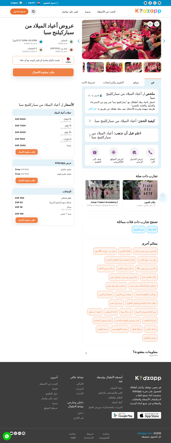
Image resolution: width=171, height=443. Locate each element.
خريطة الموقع (51, 408)
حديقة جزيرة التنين (124, 294)
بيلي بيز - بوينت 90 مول (105, 251)
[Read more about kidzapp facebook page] (23, 433)
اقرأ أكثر (92, 108)
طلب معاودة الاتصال (43, 72)
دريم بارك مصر (116, 303)
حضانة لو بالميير (105, 294)
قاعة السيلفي (111, 311)
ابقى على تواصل (70, 11)
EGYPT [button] (31, 3)
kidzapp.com (145, 433)
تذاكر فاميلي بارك (148, 277)
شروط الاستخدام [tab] (85, 82)
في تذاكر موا (126, 311)
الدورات (79, 388)
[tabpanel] (121, 127)
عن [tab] (153, 82)
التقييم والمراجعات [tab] (113, 82)
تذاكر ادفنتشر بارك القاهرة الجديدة (120, 259)
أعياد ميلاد (152, 229)
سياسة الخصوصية (104, 435)
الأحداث (79, 393)
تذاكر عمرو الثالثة (106, 268)
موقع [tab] (136, 82)
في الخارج (78, 418)
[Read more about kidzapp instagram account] (15, 433)
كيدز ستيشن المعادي (102, 320)
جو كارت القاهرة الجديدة (146, 294)
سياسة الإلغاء (72, 435)
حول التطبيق (51, 393)
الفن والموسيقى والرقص (110, 392)
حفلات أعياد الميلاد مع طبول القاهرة (141, 303)
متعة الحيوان (116, 388)
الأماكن (79, 384)
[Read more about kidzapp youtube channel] (11, 433)
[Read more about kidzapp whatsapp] (19, 433)
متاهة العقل (136, 329)
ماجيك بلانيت (151, 329)
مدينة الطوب (102, 329)
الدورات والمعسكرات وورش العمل (105, 407)
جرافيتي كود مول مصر (116, 285)
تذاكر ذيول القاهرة (125, 268)
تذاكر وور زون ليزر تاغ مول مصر (123, 277)
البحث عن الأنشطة (106, 11)
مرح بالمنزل (138, 229)
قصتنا (55, 388)
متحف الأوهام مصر (119, 329)
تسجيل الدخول (19, 11)
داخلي (80, 413)
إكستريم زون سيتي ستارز (145, 251)
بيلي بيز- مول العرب (147, 259)
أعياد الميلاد (117, 402)
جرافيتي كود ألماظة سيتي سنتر (143, 285)
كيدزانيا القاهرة (150, 320)
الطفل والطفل (115, 397)
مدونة (88, 11)
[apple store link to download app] (149, 412)
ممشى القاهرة (150, 337)
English (14, 3)
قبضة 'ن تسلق (95, 311)
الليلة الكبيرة (125, 251)
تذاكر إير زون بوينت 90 (146, 268)
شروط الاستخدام (89, 435)
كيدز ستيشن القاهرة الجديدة (127, 320)
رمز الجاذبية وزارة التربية (146, 311)
